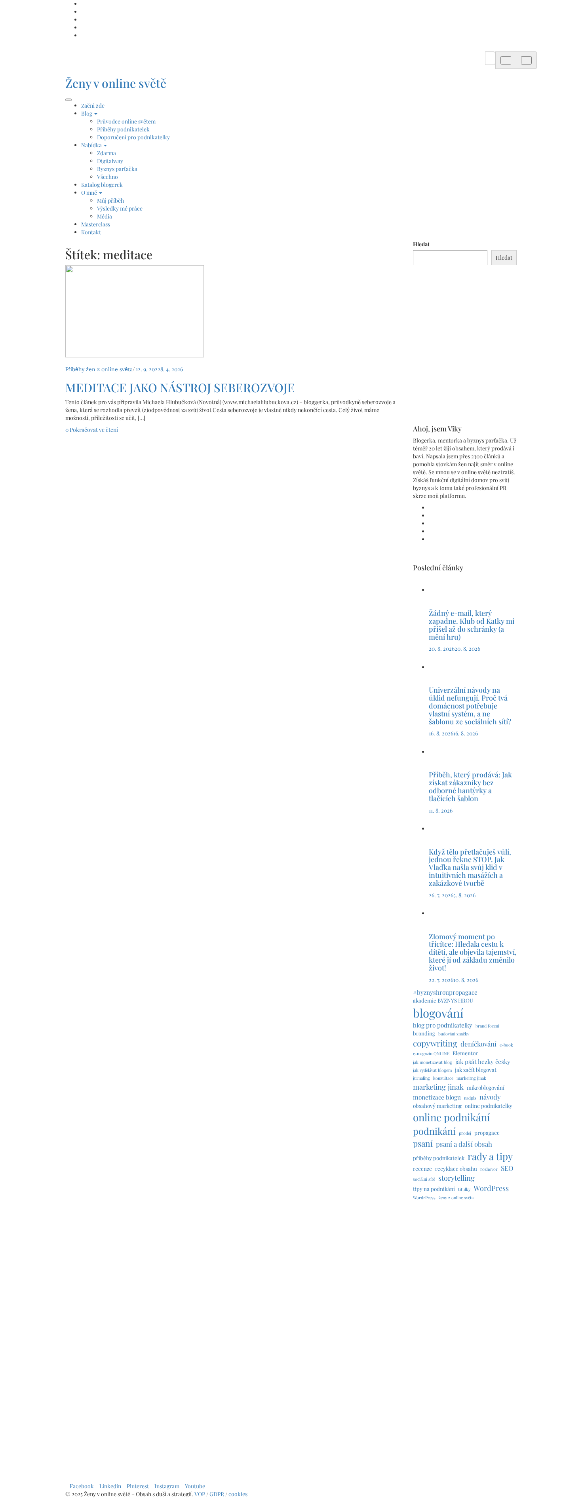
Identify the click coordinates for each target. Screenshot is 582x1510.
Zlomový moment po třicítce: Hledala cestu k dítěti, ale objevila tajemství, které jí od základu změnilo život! (473, 952)
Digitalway (110, 161)
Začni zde (93, 105)
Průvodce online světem (126, 121)
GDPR (217, 1494)
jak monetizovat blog (432, 1062)
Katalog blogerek (102, 184)
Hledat (421, 244)
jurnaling (421, 1078)
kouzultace (443, 1078)
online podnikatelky (488, 1105)
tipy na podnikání (434, 1188)
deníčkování (478, 1043)
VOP (199, 1494)
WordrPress (424, 1197)
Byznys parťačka (117, 169)
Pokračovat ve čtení (94, 429)
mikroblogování (485, 1087)
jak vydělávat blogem (432, 1070)
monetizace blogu (437, 1097)
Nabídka (92, 145)
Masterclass (95, 224)
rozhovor (489, 1169)
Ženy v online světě (115, 83)
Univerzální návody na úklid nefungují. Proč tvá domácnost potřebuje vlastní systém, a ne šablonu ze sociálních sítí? (471, 705)
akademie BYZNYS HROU (443, 1000)
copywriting (435, 1042)
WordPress (491, 1188)
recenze (422, 1168)
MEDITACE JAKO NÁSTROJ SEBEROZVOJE (180, 387)
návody (490, 1096)
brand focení (487, 1026)
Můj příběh (110, 200)
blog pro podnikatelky (442, 1025)
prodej (465, 1133)
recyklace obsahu (456, 1168)
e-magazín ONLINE (431, 1053)
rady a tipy (490, 1156)
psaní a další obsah (464, 1144)
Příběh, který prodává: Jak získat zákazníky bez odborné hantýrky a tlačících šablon (470, 786)
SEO (507, 1168)
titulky (464, 1189)
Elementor (465, 1052)
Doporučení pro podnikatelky (133, 137)
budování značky (453, 1034)
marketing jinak (438, 1087)
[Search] (505, 60)
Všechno (107, 176)
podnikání (434, 1131)
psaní (423, 1143)
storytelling (456, 1178)
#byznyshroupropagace (445, 992)
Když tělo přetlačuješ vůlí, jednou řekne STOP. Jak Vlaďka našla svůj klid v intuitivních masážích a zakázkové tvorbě (470, 867)
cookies (238, 1494)
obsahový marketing (437, 1105)
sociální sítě (424, 1179)
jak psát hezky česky (482, 1061)
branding (424, 1033)
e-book (506, 1045)
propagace (487, 1132)
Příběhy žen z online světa (99, 369)
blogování (438, 1012)
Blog (87, 113)
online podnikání (451, 1117)
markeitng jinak (471, 1078)
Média (104, 216)
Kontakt (91, 232)
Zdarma (106, 153)
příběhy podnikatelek (438, 1157)
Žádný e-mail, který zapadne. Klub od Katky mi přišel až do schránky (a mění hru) (471, 624)
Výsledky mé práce (120, 208)
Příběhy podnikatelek (123, 129)
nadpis (470, 1098)
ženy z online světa (456, 1197)
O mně (89, 192)
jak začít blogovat (475, 1069)
